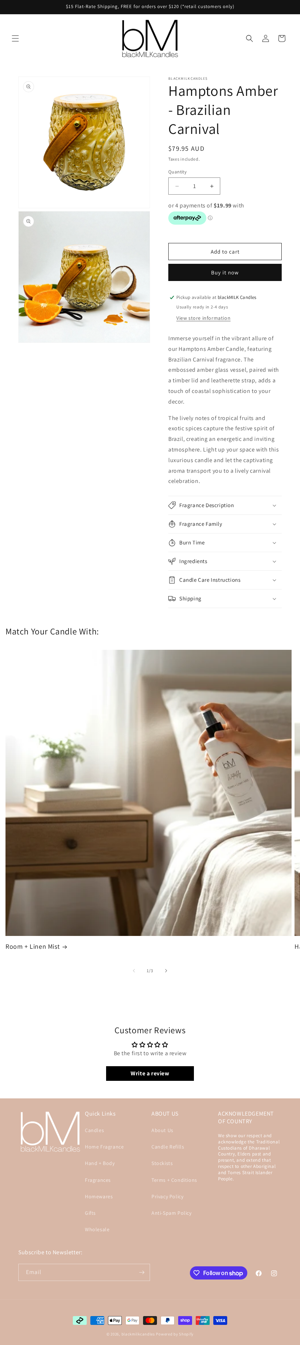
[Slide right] (166, 971)
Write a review (150, 1073)
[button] (15, 38)
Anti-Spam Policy (171, 1213)
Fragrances (98, 1180)
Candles (94, 1130)
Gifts (90, 1213)
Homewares (99, 1196)
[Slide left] (134, 971)
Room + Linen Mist (32, 946)
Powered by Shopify (175, 1334)
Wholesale (97, 1229)
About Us (162, 1130)
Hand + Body (100, 1163)
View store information (203, 318)
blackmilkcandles (138, 1334)
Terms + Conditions (174, 1180)
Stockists (162, 1163)
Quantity (177, 172)
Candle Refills (167, 1146)
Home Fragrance (104, 1146)
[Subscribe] (142, 1272)
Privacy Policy (167, 1196)
